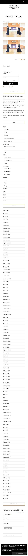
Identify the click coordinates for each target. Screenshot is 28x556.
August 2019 (6, 460)
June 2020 (5, 430)
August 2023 (6, 317)
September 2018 (7, 492)
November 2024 (6, 272)
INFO (4, 127)
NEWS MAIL (7, 157)
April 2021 (5, 400)
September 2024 (7, 278)
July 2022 (5, 356)
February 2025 (6, 264)
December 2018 (6, 484)
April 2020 (5, 436)
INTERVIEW (7, 168)
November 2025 (6, 237)
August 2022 (6, 353)
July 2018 (5, 498)
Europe (5, 186)
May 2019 (5, 469)
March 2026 (6, 225)
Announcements (7, 160)
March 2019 (6, 475)
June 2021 (5, 394)
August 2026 (6, 210)
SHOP (4, 191)
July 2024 (5, 284)
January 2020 (6, 445)
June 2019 (5, 466)
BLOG (4, 197)
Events (5, 163)
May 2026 (5, 219)
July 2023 (5, 320)
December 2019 (6, 448)
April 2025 (5, 258)
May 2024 (5, 290)
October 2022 (6, 347)
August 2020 (6, 424)
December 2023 (6, 305)
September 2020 (7, 421)
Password (5, 77)
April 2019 (5, 472)
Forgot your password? (8, 86)
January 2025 (6, 267)
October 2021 (6, 382)
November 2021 (6, 379)
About (5, 132)
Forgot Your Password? (9, 146)
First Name (6, 518)
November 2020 (6, 415)
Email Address (7, 514)
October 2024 (6, 275)
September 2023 (7, 314)
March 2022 (6, 368)
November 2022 (6, 344)
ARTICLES (6, 166)
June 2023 (5, 323)
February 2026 (6, 228)
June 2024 (5, 287)
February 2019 (6, 478)
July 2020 (5, 427)
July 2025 (5, 249)
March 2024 (6, 296)
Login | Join (6, 144)
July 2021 (5, 391)
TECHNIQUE (7, 171)
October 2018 (6, 489)
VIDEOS (5, 188)
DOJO (4, 194)
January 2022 (6, 374)
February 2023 (6, 335)
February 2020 (6, 442)
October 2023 (6, 311)
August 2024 (6, 281)
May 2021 (5, 397)
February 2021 (6, 406)
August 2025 (6, 246)
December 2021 (6, 377)
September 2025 (7, 243)
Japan (5, 183)
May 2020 (5, 433)
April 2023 (5, 329)
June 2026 (5, 216)
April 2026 (5, 222)
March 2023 (6, 332)
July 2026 (5, 213)
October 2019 (6, 454)
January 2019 (6, 481)
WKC (5, 180)
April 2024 (5, 293)
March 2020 (6, 439)
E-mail (4, 73)
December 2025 (6, 234)
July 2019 (5, 463)
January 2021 (6, 409)
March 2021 (6, 403)
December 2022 (6, 341)
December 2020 (6, 412)
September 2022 (7, 350)
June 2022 (5, 359)
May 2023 (5, 326)
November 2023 (6, 308)
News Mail (6, 129)
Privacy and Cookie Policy (7, 550)
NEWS (4, 155)
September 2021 (7, 385)
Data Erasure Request (9, 138)
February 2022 (6, 371)
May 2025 (5, 255)
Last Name (6, 523)
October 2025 (6, 240)
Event (4, 200)
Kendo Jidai (6, 66)
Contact (6, 135)
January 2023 (6, 338)
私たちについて (8, 141)
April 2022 (5, 365)
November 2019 (6, 451)
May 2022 (5, 362)
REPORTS (5, 177)
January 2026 (6, 231)
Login (5, 152)
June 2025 (5, 252)
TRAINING (7, 174)
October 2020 (6, 418)
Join (6, 149)
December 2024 (6, 269)
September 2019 (7, 457)
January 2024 (6, 302)
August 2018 (6, 495)
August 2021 (6, 388)
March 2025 (6, 261)
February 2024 (6, 299)
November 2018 (6, 487)
